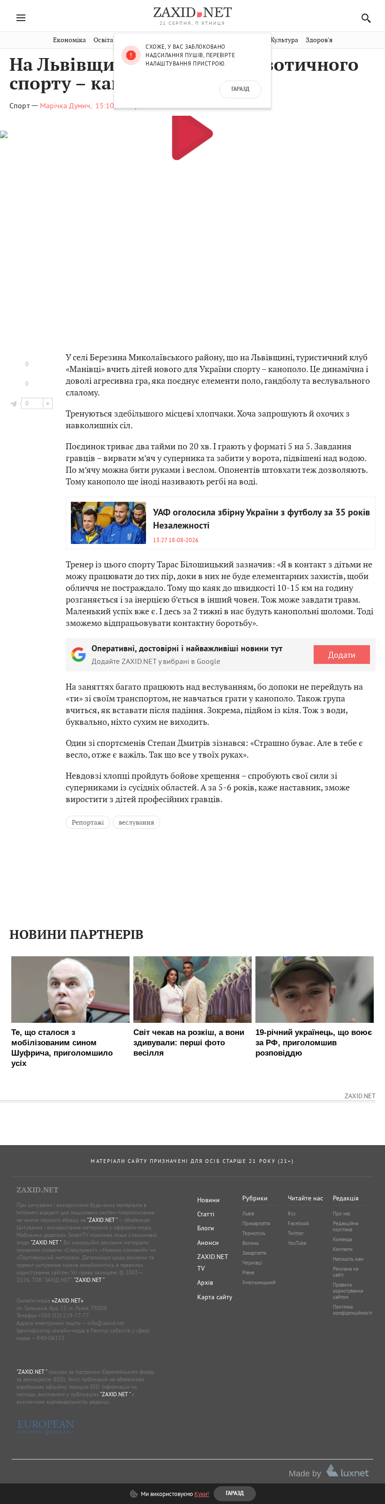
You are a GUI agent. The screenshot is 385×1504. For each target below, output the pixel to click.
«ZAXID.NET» (68, 1300)
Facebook (298, 1223)
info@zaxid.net (105, 1322)
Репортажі (88, 822)
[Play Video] (192, 133)
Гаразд (240, 89)
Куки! (201, 1493)
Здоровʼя (319, 40)
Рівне (248, 1272)
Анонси (208, 1242)
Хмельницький (259, 1282)
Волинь (250, 1243)
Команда (342, 1239)
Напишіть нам (348, 1259)
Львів (248, 1213)
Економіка (69, 40)
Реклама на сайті (345, 1272)
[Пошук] (364, 18)
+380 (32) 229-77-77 (63, 1315)
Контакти (343, 1249)
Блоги (205, 1228)
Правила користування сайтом (348, 1290)
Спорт (19, 105)
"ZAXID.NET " (102, 1219)
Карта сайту (214, 1297)
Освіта (103, 40)
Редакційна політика (345, 1226)
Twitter (296, 1233)
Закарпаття (254, 1253)
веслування (136, 822)
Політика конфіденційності (352, 1309)
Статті (206, 1214)
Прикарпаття (256, 1223)
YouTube (297, 1243)
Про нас (342, 1213)
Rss (292, 1213)
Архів (205, 1282)
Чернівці (252, 1262)
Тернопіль (253, 1233)
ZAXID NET (192, 12)
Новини (208, 1200)
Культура (284, 40)
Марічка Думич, (66, 105)
